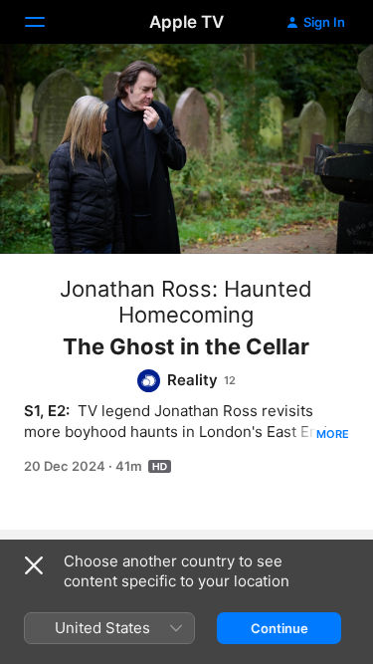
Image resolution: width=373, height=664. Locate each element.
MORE (332, 434)
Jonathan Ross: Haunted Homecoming (186, 302)
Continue (279, 628)
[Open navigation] (47, 22)
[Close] (34, 565)
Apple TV (186, 22)
